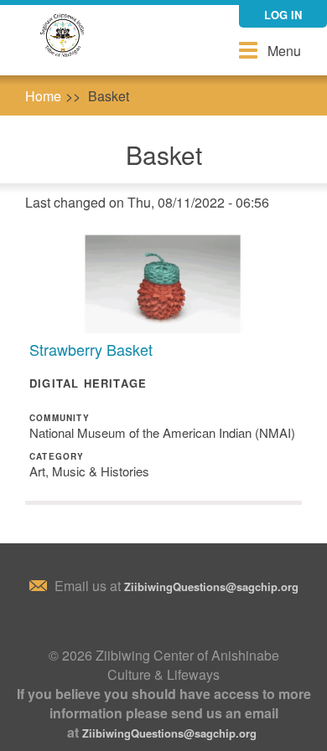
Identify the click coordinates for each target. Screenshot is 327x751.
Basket (108, 95)
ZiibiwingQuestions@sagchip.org (211, 586)
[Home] (63, 36)
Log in (283, 15)
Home (43, 95)
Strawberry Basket (91, 349)
